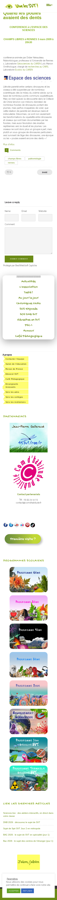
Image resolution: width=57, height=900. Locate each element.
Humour (28, 331)
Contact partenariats (28, 494)
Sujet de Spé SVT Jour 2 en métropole (21, 828)
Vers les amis (12, 392)
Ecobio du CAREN (24, 69)
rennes (11, 162)
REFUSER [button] (27, 891)
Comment (10, 224)
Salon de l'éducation (16, 364)
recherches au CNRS (38, 66)
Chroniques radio (28, 303)
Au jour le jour (28, 298)
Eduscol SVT (12, 374)
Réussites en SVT (28, 320)
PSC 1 (28, 325)
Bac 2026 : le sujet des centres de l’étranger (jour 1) (28, 841)
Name (7, 211)
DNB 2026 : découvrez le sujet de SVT (21, 822)
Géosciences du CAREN (29, 63)
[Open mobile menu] (49, 5)
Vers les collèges (14, 397)
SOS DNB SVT (28, 314)
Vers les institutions (16, 402)
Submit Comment (19, 259)
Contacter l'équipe (15, 359)
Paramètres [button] (12, 879)
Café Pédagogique (28, 336)
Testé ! (28, 292)
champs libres (14, 158)
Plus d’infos (8, 144)
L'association (28, 287)
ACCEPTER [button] (14, 891)
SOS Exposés (28, 309)
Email (24, 211)
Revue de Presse (14, 369)
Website (42, 211)
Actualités (28, 282)
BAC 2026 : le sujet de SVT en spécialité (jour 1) (26, 834)
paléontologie (34, 158)
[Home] (22, 8)
